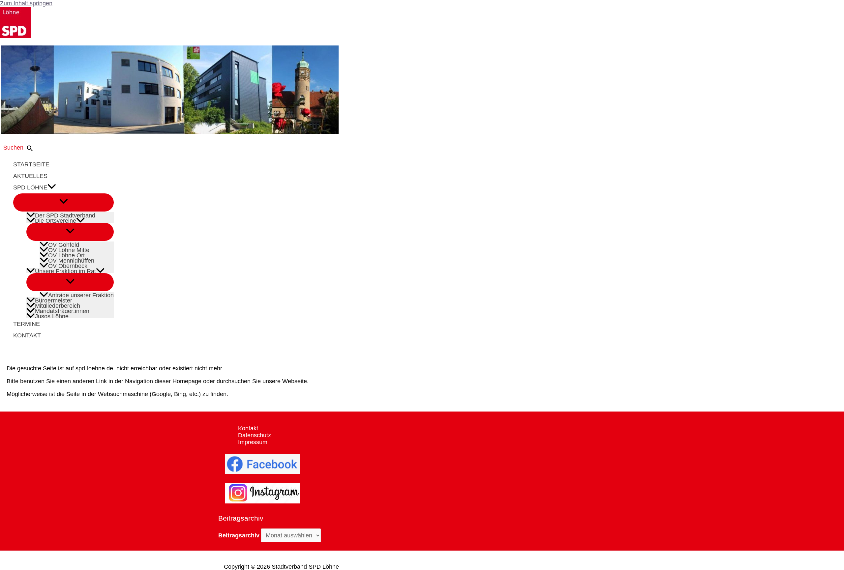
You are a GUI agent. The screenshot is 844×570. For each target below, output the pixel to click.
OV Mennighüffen (71, 260)
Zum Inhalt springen (26, 3)
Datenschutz (254, 435)
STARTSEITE (31, 164)
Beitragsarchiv (238, 535)
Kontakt (248, 428)
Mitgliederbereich (57, 305)
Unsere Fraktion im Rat (65, 270)
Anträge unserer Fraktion (81, 294)
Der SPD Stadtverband (65, 214)
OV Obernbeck (67, 265)
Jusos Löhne (52, 315)
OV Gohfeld (63, 244)
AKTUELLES (30, 176)
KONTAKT (27, 335)
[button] (20, 148)
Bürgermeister (53, 299)
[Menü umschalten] (63, 202)
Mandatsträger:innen (62, 310)
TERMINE (26, 324)
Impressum (252, 442)
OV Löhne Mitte (68, 249)
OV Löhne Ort (66, 254)
